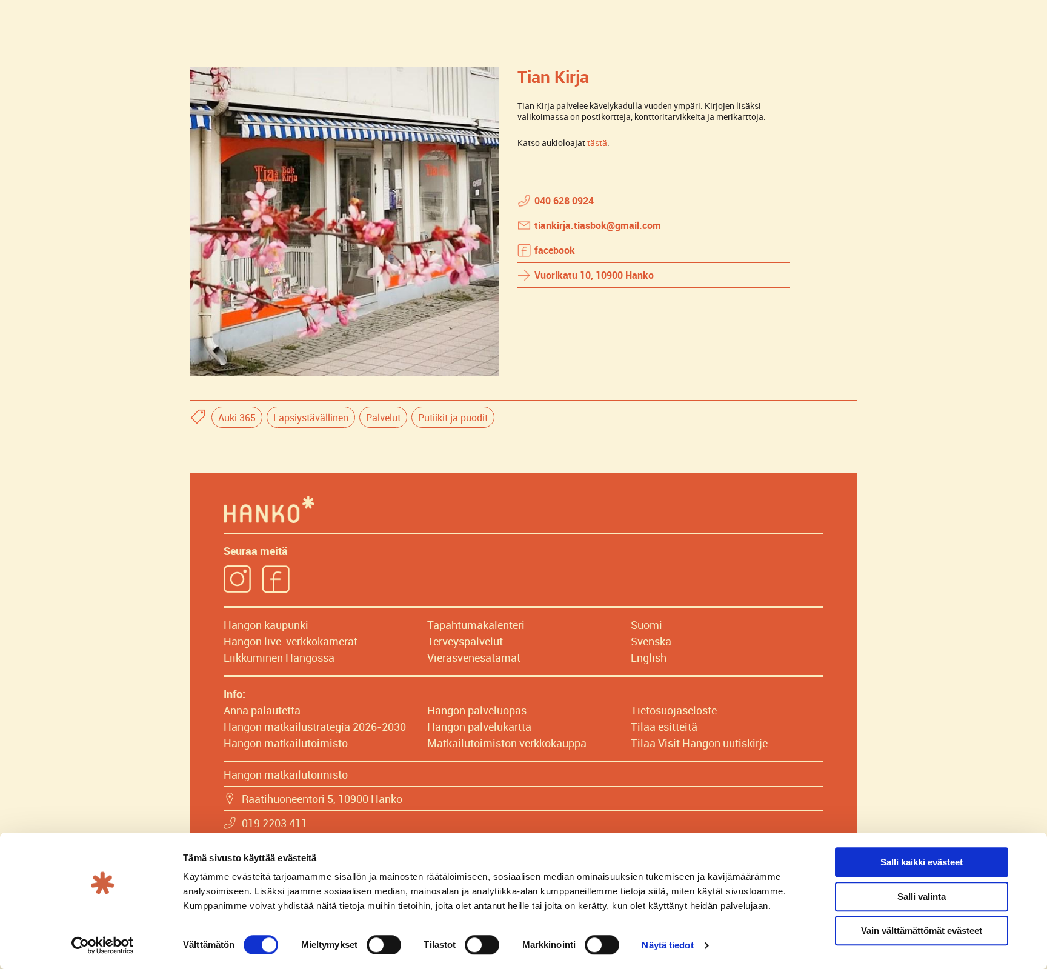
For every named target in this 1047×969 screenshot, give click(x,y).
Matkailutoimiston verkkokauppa (507, 743)
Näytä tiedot (667, 945)
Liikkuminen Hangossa (279, 657)
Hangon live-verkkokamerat (290, 641)
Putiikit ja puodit (453, 417)
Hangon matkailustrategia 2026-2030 (315, 726)
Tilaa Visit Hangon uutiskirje (699, 743)
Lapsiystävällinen (310, 417)
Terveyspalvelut (465, 641)
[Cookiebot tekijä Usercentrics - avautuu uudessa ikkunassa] (103, 945)
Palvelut (383, 417)
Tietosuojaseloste (674, 710)
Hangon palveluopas (477, 710)
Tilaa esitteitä (664, 726)
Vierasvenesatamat (473, 657)
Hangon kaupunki (266, 625)
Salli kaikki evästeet (921, 862)
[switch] (384, 944)
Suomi (646, 625)
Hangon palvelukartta (479, 726)
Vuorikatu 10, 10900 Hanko (594, 275)
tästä (597, 142)
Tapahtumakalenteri (476, 625)
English (648, 657)
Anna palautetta (262, 710)
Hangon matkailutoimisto (286, 743)
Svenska (651, 641)
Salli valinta (921, 896)
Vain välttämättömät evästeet (921, 930)
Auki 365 (237, 417)
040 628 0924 (564, 200)
